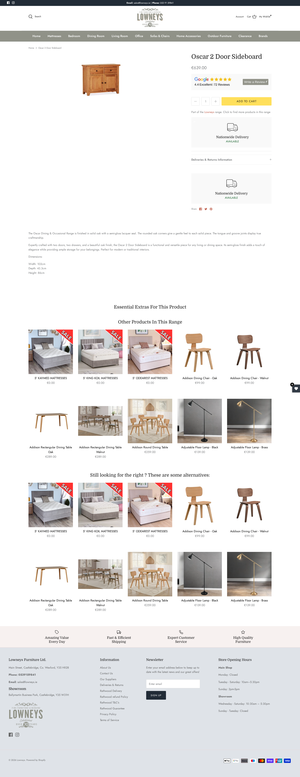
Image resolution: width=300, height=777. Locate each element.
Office (139, 36)
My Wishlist (264, 16)
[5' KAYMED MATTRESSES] (50, 352)
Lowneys (209, 112)
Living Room (120, 36)
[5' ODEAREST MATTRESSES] (150, 352)
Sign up (156, 695)
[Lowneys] (150, 16)
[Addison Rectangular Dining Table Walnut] (100, 421)
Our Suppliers (108, 679)
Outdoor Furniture (219, 36)
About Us (105, 668)
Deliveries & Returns (111, 685)
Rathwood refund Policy (114, 697)
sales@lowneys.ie (27, 682)
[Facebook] (8, 2)
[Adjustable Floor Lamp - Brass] (249, 421)
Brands (263, 36)
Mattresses (54, 36)
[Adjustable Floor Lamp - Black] (199, 421)
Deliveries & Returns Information (211, 160)
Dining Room (96, 36)
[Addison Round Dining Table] (150, 421)
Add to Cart (246, 101)
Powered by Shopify (35, 760)
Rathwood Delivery (111, 691)
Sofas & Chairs (159, 36)
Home (36, 36)
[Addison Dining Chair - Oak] (199, 352)
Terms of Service (109, 720)
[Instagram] (13, 2)
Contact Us (106, 673)
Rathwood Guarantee (112, 708)
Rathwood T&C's (109, 703)
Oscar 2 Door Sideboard (49, 48)
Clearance (245, 36)
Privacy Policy (108, 714)
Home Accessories (189, 36)
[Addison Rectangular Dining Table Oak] (50, 421)
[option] (101, 78)
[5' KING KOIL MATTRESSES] (100, 352)
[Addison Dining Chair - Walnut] (249, 352)
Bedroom (74, 36)
